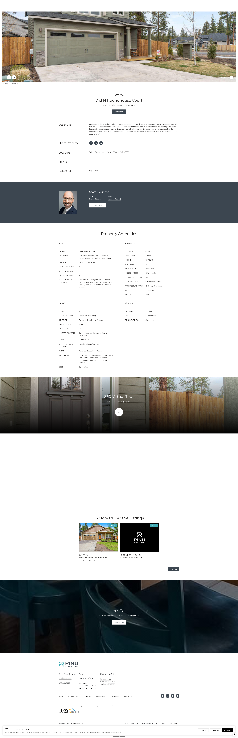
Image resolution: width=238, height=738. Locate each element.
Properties (87, 696)
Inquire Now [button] (119, 112)
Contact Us (128, 696)
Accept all (227, 730)
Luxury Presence (76, 724)
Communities (100, 696)
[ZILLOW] (172, 696)
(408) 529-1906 (105, 679)
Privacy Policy (173, 724)
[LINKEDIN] (167, 696)
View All (174, 569)
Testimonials (115, 696)
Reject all (203, 730)
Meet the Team (73, 696)
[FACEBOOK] (162, 696)
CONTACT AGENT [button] (97, 205)
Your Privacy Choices (119, 736)
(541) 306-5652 (84, 683)
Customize (215, 730)
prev (9, 77)
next (14, 77)
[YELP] (177, 696)
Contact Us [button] (119, 622)
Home (61, 696)
